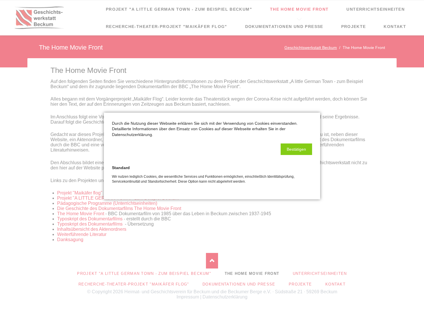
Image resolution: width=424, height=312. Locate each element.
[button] (296, 149)
